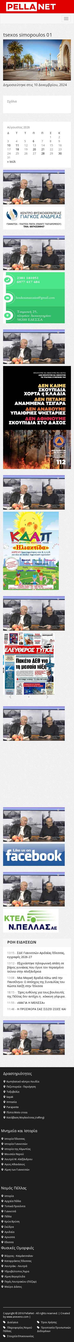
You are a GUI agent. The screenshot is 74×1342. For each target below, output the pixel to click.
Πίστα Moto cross (17, 1112)
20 (34, 149)
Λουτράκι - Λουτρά (16, 1266)
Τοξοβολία (13, 1092)
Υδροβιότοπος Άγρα (17, 1271)
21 (43, 149)
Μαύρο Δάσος (13, 1286)
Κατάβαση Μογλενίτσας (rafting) (25, 1117)
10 (8, 145)
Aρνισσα (10, 1237)
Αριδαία (9, 1232)
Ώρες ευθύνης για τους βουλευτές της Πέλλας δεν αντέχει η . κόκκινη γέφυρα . (36, 994)
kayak (10, 1097)
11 (17, 145)
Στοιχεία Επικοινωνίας (20, 1336)
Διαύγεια (12, 1322)
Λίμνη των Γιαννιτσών (17, 1169)
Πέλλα (8, 1216)
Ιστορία (9, 1196)
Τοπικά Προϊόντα (15, 1206)
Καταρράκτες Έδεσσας (18, 1261)
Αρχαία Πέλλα (13, 1201)
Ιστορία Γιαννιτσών (16, 1144)
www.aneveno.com (18, 1316)
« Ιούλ (11, 161)
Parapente (13, 1107)
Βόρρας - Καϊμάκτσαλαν (19, 1256)
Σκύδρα (9, 1227)
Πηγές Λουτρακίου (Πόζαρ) (20, 1281)
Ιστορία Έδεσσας (15, 1139)
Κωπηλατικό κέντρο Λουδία (23, 1081)
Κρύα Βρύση (12, 1221)
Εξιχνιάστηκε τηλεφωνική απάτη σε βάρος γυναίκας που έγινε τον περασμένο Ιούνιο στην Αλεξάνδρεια (35, 967)
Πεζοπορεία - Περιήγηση (21, 1086)
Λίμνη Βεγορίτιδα (15, 1276)
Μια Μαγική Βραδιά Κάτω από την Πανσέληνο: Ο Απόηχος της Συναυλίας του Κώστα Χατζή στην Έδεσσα (36, 982)
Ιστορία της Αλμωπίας (18, 1149)
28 (43, 153)
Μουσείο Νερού (14, 1154)
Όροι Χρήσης (49, 1322)
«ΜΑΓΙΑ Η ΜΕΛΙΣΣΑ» (31, 1003)
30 (60, 153)
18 (17, 149)
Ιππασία (12, 1102)
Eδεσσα (9, 1242)
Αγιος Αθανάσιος (15, 1164)
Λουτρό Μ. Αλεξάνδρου (18, 1159)
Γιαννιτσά (10, 1211)
